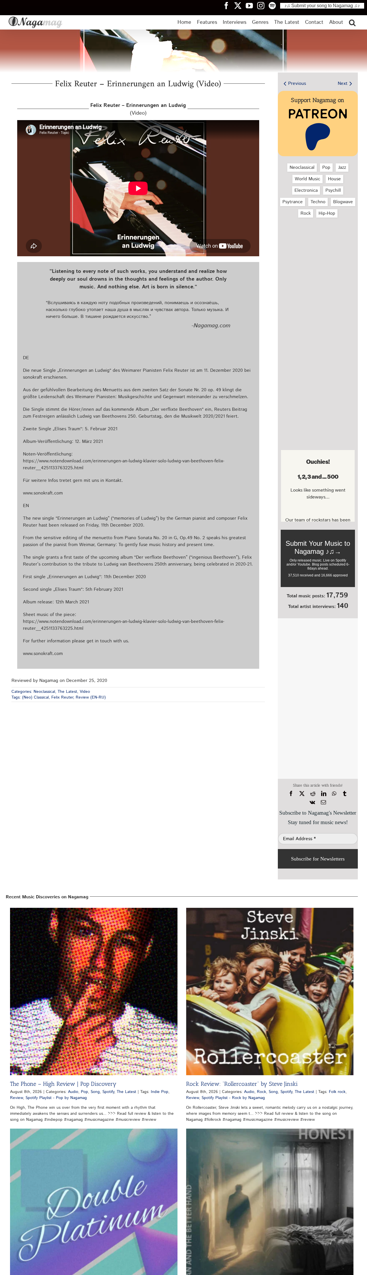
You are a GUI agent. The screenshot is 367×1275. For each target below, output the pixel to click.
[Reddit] (312, 793)
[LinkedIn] (323, 793)
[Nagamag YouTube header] (251, 5)
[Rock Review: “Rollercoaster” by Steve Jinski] (270, 991)
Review (16, 1098)
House (334, 179)
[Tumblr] (344, 793)
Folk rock (337, 1092)
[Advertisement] (318, 252)
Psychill (333, 190)
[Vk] (312, 802)
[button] (352, 22)
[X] (301, 793)
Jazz (342, 167)
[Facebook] (291, 793)
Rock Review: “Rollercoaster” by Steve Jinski (242, 1083)
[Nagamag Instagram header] (263, 5)
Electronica (306, 190)
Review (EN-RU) (91, 697)
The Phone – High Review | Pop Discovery (63, 1083)
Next (343, 83)
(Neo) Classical (35, 697)
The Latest (67, 692)
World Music (307, 179)
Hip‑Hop (327, 213)
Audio (73, 1092)
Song (95, 1092)
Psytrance (292, 202)
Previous (297, 83)
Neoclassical (44, 692)
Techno (318, 202)
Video (85, 692)
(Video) (138, 109)
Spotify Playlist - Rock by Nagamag (233, 1098)
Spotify (108, 1092)
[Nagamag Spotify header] (274, 5)
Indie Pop (159, 1092)
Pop (326, 167)
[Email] (323, 802)
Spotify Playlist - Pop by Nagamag (56, 1098)
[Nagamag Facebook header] (228, 5)
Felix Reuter (62, 697)
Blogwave (343, 202)
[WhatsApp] (334, 793)
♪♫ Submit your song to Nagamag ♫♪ (322, 5)
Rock (305, 213)
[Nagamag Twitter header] (240, 5)
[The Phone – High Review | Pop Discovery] (93, 991)
